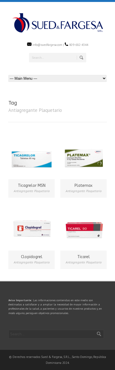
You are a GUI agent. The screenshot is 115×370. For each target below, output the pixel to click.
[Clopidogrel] (31, 226)
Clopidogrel (31, 256)
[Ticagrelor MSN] (31, 155)
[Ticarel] (83, 226)
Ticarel (83, 256)
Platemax (83, 185)
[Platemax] (83, 155)
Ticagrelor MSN (31, 185)
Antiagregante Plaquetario (32, 191)
